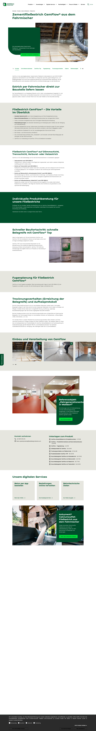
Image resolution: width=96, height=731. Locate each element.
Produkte (30, 4)
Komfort (22, 723)
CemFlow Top (37, 68)
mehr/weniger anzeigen (80, 725)
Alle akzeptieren (80, 728)
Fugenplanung (46, 68)
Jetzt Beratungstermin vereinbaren (23, 216)
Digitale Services (50, 4)
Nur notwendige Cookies (18, 728)
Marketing (38, 723)
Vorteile (17, 68)
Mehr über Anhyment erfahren (68, 536)
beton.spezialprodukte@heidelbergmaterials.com (29, 441)
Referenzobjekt (74, 68)
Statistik (30, 723)
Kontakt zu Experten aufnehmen (30, 54)
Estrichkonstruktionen (26, 68)
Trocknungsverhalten (57, 68)
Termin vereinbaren (1, 359)
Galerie (67, 68)
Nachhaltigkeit (62, 4)
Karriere (83, 4)
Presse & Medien (73, 4)
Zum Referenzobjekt (66, 419)
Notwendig (14, 723)
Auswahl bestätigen (66, 728)
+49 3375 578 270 (21, 439)
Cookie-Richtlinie (17, 720)
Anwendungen (39, 4)
